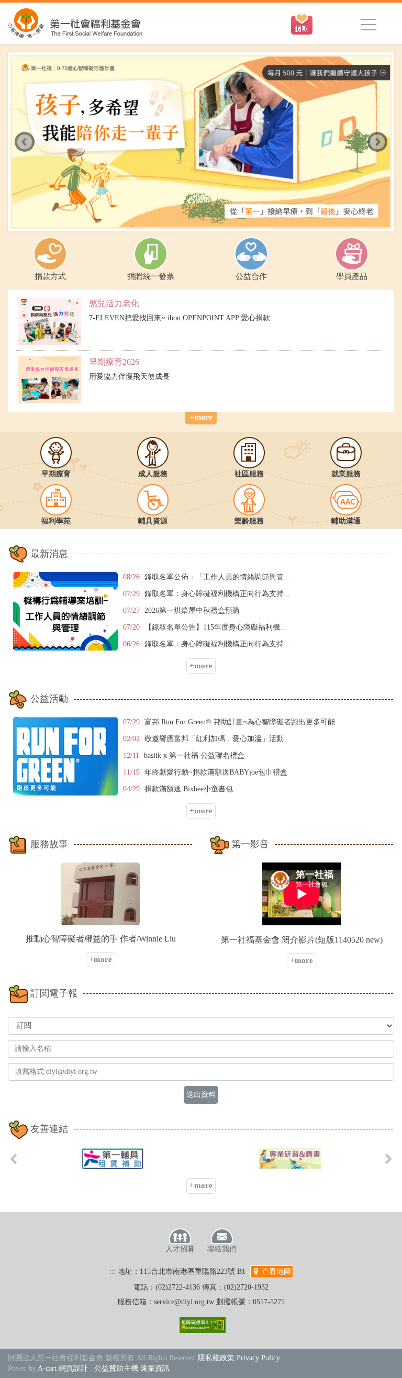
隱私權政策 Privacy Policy (239, 1358)
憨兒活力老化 (114, 303)
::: (112, 1271)
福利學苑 (56, 521)
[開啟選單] (368, 24)
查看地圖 (275, 1271)
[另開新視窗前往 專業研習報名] (290, 1158)
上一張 (25, 142)
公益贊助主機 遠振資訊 (132, 1368)
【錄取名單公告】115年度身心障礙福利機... (215, 627)
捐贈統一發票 (150, 276)
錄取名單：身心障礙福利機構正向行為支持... (217, 594)
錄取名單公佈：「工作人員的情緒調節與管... (217, 577)
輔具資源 (153, 521)
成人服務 (153, 474)
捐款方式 (50, 276)
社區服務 (249, 474)
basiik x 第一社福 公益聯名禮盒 (194, 755)
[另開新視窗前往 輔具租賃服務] (112, 1159)
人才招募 (180, 1249)
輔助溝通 (346, 521)
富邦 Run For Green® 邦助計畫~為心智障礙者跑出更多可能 (239, 722)
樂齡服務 (249, 521)
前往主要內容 (33, 5)
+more (201, 417)
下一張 (377, 142)
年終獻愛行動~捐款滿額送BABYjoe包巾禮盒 (215, 772)
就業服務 (346, 474)
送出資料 (201, 1095)
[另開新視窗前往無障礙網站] (203, 1325)
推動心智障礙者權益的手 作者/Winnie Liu (101, 938)
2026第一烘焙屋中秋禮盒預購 (192, 610)
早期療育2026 (114, 361)
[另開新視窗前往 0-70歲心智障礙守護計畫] (201, 141)
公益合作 (251, 276)
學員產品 (351, 276)
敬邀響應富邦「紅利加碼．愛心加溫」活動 (214, 739)
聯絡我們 (222, 1249)
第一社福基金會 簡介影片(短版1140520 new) (302, 939)
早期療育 (56, 474)
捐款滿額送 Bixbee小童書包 (188, 789)
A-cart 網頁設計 (63, 1368)
